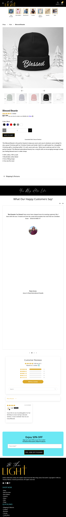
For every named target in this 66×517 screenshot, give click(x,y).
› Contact (5, 509)
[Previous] (22, 90)
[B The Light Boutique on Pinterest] (9, 483)
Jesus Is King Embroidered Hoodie (33, 293)
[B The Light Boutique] (29, 3)
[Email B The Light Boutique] (3, 483)
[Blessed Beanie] (33, 57)
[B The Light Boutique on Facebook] (5, 483)
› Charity (4, 513)
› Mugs (4, 502)
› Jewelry (5, 496)
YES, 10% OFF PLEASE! (34, 452)
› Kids (4, 500)
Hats (10, 24)
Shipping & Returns (13, 176)
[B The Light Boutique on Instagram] (7, 483)
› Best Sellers (6, 494)
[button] (6, 113)
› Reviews (5, 511)
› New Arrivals (6, 492)
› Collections (6, 515)
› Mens (4, 498)
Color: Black (6, 121)
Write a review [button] (33, 381)
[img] (11, 405)
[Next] (44, 90)
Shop (4, 24)
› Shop (4, 490)
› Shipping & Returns (8, 507)
